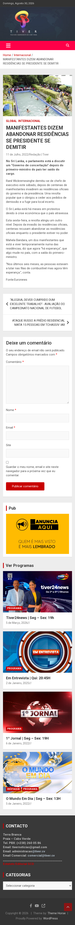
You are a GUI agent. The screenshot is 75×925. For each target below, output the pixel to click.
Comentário (15, 362)
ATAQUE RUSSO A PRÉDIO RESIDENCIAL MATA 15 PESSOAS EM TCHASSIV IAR (38, 323)
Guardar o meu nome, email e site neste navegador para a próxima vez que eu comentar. (32, 471)
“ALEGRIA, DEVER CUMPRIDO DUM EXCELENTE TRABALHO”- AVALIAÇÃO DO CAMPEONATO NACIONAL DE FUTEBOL (37, 304)
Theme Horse (57, 913)
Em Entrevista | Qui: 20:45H (28, 678)
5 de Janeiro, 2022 (17, 803)
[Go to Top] (68, 907)
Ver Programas (20, 565)
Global (11, 121)
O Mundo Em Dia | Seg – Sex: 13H (33, 798)
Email (10, 427)
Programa (14, 608)
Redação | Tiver (39, 154)
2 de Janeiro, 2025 (17, 683)
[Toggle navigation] (8, 45)
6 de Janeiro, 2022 (17, 743)
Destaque (13, 789)
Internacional (29, 121)
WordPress (50, 918)
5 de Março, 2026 (17, 622)
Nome (11, 410)
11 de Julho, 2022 (17, 154)
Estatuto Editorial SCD (18, 864)
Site (8, 445)
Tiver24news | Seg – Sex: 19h (30, 618)
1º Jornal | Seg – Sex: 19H (27, 738)
